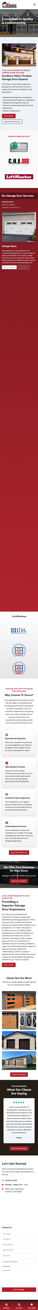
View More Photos (19, 1074)
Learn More (24, 267)
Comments (6, 1266)
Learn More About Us (12, 121)
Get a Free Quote (9, 267)
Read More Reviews (19, 1148)
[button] (33, 4)
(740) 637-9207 (11, 1180)
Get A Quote (8, 116)
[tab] (8, 202)
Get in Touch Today (19, 881)
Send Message (19, 1289)
